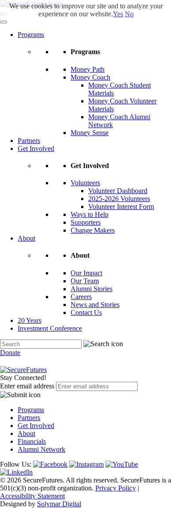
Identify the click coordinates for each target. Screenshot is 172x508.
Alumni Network (41, 449)
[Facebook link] (50, 464)
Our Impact (86, 273)
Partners (29, 140)
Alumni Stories (91, 288)
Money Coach (90, 77)
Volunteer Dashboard (117, 190)
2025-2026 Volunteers (119, 198)
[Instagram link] (86, 464)
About (26, 238)
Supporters (86, 222)
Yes (118, 14)
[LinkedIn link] (16, 472)
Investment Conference (50, 328)
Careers (81, 296)
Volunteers (85, 182)
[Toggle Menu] (3, 22)
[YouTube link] (121, 464)
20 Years (29, 320)
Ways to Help (89, 214)
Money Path (88, 69)
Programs (31, 34)
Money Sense (89, 132)
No (129, 14)
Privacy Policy (115, 488)
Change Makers (93, 230)
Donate (10, 352)
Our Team (85, 281)
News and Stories (95, 304)
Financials (32, 441)
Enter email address (27, 386)
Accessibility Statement (32, 496)
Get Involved (36, 148)
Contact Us (86, 312)
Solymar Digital (59, 504)
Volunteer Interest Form (121, 206)
